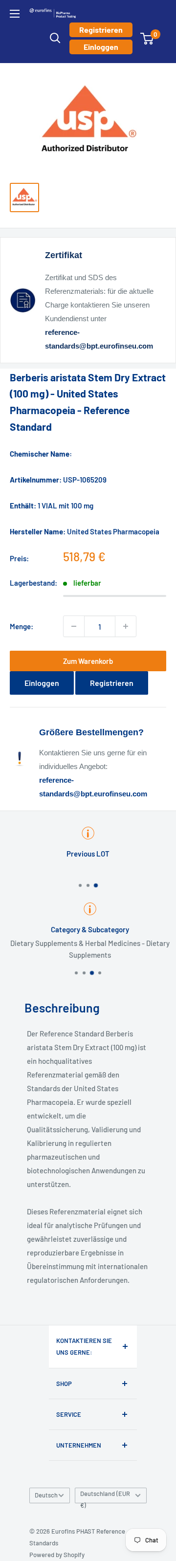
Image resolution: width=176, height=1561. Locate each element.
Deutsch (46, 1495)
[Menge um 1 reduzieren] (74, 626)
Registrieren (101, 29)
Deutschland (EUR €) (105, 1496)
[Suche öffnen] (55, 38)
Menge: (21, 626)
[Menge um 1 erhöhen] (125, 626)
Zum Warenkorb (88, 661)
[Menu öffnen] (15, 14)
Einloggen (101, 46)
